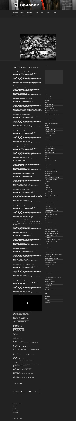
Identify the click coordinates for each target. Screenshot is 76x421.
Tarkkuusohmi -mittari (49, 193)
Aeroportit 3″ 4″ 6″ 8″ (48, 100)
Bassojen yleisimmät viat (49, 108)
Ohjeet (42, 12)
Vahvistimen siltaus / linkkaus (50, 204)
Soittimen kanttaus (48, 173)
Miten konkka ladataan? (49, 146)
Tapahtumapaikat (49, 191)
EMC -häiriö (47, 112)
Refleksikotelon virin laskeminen (51, 171)
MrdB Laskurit (22, 12)
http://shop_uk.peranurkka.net (20, 321)
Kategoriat (48, 187)
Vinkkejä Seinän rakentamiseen (50, 208)
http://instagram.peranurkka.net (19, 330)
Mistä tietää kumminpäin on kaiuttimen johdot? (53, 254)
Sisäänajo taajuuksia (48, 279)
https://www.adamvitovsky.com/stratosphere (22, 368)
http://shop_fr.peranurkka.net (22, 318)
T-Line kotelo (47, 181)
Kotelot (36, 12)
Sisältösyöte (47, 298)
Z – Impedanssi (47, 287)
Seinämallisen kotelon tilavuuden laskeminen (53, 277)
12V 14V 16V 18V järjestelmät (50, 91)
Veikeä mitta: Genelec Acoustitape (51, 289)
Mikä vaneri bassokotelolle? (50, 139)
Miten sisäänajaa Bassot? (49, 264)
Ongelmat (54, 12)
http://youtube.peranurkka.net (19, 329)
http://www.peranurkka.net (18, 325)
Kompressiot (47, 121)
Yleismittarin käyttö (48, 285)
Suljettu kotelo (47, 175)
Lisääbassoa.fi (30, 5)
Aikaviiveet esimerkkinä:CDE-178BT (51, 231)
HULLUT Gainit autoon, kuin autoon (51, 229)
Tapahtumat (47, 183)
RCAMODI (47, 275)
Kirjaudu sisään (47, 296)
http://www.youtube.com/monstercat (26, 360)
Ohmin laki (47, 156)
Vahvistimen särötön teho (49, 202)
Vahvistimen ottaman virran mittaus (51, 199)
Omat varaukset (49, 189)
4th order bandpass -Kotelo (50, 227)
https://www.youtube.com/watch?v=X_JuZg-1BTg (23, 369)
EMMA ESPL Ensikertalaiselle (50, 222)
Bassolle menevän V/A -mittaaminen (51, 110)
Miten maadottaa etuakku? (50, 148)
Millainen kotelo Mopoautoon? (50, 250)
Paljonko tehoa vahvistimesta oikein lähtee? (53, 270)
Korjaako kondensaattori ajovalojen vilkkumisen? (53, 239)
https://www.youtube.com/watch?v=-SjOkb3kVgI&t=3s (24, 354)
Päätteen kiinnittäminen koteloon (51, 160)
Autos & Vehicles (18, 383)
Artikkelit (48, 12)
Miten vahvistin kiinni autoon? (50, 152)
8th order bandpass (48, 98)
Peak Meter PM (48, 164)
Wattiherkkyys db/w (48, 212)
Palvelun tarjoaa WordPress (17, 418)
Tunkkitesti (47, 197)
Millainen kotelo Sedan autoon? (50, 252)
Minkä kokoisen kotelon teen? (50, 141)
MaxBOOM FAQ (48, 247)
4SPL (46, 93)
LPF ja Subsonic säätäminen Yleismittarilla (52, 241)
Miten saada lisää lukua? (49, 150)
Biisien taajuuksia (48, 216)
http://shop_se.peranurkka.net (22, 314)
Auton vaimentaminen (49, 106)
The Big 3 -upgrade (48, 283)
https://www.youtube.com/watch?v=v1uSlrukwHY (23, 373)
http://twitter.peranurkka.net (18, 328)
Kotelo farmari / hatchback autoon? (51, 123)
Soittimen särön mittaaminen (50, 281)
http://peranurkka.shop (21, 317)
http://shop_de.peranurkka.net (23, 315)
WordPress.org (47, 302)
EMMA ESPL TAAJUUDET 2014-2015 (52, 114)
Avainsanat (48, 185)
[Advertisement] (38, 25)
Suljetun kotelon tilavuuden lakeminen (52, 177)
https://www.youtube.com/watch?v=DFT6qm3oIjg (23, 377)
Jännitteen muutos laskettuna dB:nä (51, 233)
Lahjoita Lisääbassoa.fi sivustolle (51, 214)
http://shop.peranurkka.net (22, 313)
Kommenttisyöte (48, 300)
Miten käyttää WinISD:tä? (49, 260)
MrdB (46, 268)
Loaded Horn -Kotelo (48, 135)
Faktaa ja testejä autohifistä (50, 116)
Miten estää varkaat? (49, 144)
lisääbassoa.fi (15, 12)
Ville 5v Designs (30, 12)
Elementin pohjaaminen (49, 218)
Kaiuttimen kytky (48, 237)
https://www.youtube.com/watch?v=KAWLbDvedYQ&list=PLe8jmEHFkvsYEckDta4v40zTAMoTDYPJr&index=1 (27, 349)
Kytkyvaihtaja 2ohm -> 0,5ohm (50, 129)
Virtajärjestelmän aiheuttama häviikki (51, 210)
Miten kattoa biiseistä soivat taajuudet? (52, 258)
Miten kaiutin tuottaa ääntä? (50, 256)
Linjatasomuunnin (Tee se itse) (50, 133)
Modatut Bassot (48, 266)
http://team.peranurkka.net (18, 326)
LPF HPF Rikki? (48, 137)
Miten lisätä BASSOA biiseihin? (50, 262)
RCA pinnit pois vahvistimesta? (50, 169)
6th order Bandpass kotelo (49, 96)
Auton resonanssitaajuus (49, 104)
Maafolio (46, 243)
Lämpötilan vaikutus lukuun (50, 131)
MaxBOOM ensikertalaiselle (50, 245)
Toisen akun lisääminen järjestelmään (51, 195)
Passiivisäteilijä (47, 162)
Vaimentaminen (48, 206)
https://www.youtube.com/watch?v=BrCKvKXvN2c (28, 342)
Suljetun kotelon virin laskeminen (51, 179)
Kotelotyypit (47, 127)
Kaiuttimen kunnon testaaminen (51, 235)
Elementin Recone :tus (49, 220)
